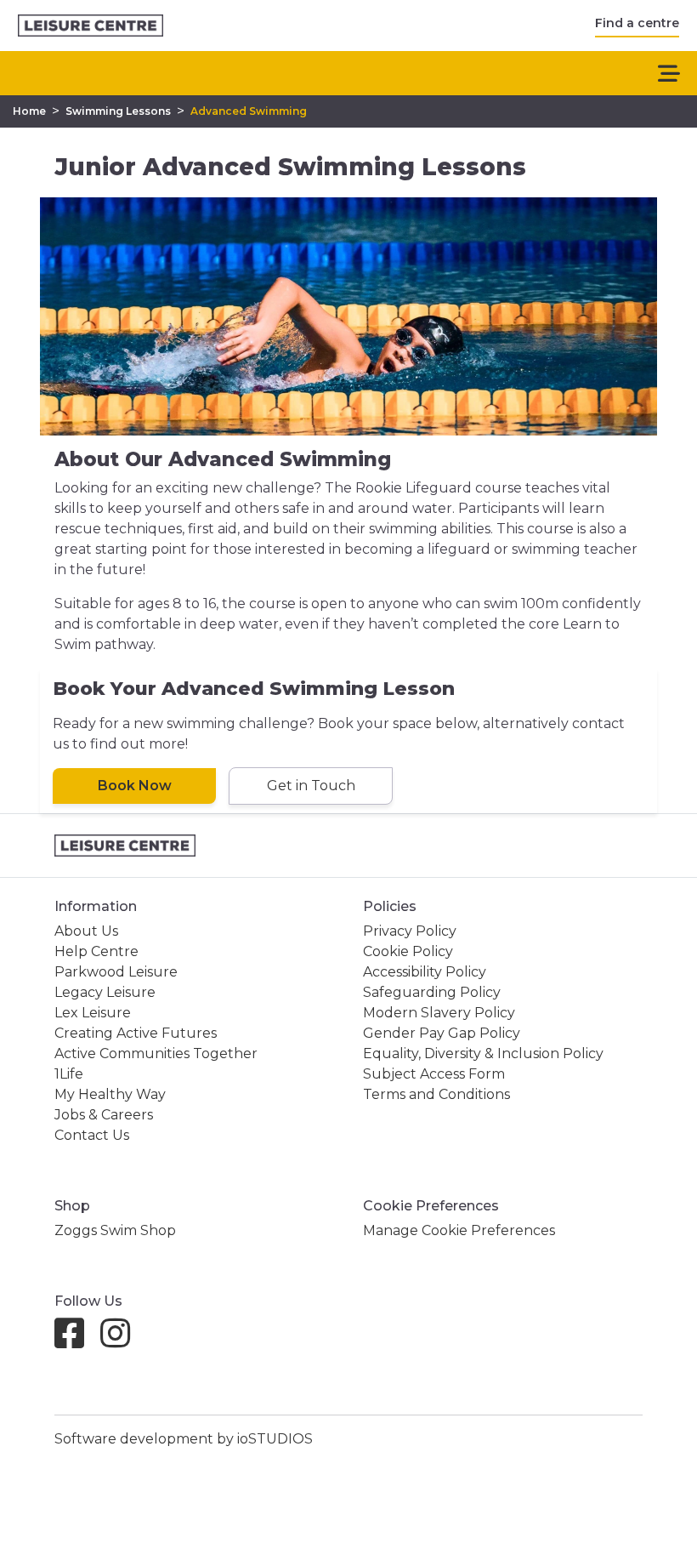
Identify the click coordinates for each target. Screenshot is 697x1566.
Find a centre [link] (637, 23)
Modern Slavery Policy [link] (439, 1013)
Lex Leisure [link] (92, 1013)
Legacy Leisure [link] (105, 992)
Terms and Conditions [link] (436, 1094)
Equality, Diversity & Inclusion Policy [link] (483, 1053)
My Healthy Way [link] (110, 1094)
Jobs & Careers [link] (103, 1115)
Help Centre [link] (96, 951)
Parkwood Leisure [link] (116, 972)
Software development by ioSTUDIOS (183, 1439)
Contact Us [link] (91, 1135)
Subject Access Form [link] (434, 1074)
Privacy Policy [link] (409, 931)
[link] (90, 25)
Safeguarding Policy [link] (432, 992)
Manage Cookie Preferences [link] (459, 1230)
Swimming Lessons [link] (118, 111)
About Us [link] (86, 931)
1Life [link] (68, 1074)
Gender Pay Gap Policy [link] (441, 1033)
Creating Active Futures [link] (135, 1033)
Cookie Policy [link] (408, 951)
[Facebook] (76, 1341)
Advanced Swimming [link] (248, 111)
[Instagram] (122, 1341)
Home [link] (29, 111)
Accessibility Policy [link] (424, 972)
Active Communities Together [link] (156, 1053)
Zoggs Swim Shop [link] (115, 1230)
